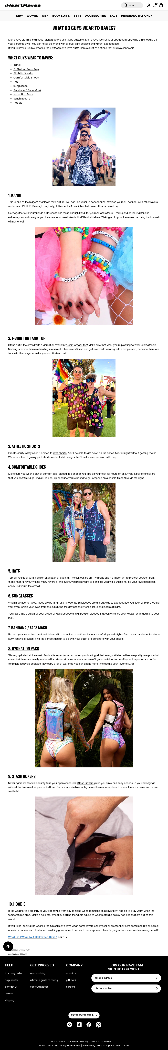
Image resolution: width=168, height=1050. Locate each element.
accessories (95, 16)
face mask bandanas (136, 635)
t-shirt (70, 345)
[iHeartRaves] (23, 5)
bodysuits (61, 16)
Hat (15, 82)
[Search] (125, 5)
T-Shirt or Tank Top (26, 69)
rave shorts (60, 453)
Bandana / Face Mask (27, 90)
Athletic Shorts (23, 73)
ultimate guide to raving (44, 980)
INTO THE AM (122, 1045)
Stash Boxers (21, 98)
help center (11, 980)
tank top (82, 345)
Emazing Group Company (100, 1045)
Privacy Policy (58, 1041)
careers (70, 986)
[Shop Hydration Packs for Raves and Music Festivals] (84, 767)
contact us (11, 986)
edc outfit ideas (39, 986)
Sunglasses (20, 86)
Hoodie (17, 103)
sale (113, 16)
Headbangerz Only (136, 16)
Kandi (17, 65)
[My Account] (148, 5)
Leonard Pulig (24, 950)
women (32, 16)
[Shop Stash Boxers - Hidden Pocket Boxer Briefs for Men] (84, 894)
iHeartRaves (53, 1045)
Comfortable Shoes (26, 77)
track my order (13, 973)
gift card (71, 980)
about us (71, 973)
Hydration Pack (23, 94)
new (19, 16)
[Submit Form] (157, 978)
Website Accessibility (78, 1041)
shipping (9, 1000)
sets (77, 16)
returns (9, 993)
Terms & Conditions (101, 1041)
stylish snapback (46, 578)
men (45, 16)
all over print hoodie (115, 911)
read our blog (37, 973)
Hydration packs (134, 660)
